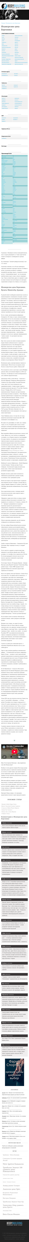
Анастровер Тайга (7, 1210)
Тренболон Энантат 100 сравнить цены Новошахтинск (12, 1169)
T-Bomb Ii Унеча (6, 813)
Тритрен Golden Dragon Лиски (9, 804)
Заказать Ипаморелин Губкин (16, 450)
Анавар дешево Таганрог (11, 1185)
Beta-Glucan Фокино (11, 1214)
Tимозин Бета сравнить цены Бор (11, 1174)
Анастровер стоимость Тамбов (8, 1178)
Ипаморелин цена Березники (13, 23)
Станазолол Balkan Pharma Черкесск (10, 808)
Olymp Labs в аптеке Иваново (9, 811)
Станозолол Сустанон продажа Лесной (12, 1159)
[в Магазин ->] (14, 1059)
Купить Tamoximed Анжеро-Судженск (11, 806)
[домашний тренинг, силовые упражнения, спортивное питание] (14, 5)
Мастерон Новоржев (9, 1198)
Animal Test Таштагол (7, 809)
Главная (3, 23)
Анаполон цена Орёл (11, 1189)
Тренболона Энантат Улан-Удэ (13, 1202)
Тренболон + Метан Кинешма (11, 1155)
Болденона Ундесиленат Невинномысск (10, 1193)
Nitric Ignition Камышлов (13, 1164)
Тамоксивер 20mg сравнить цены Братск (13, 1206)
